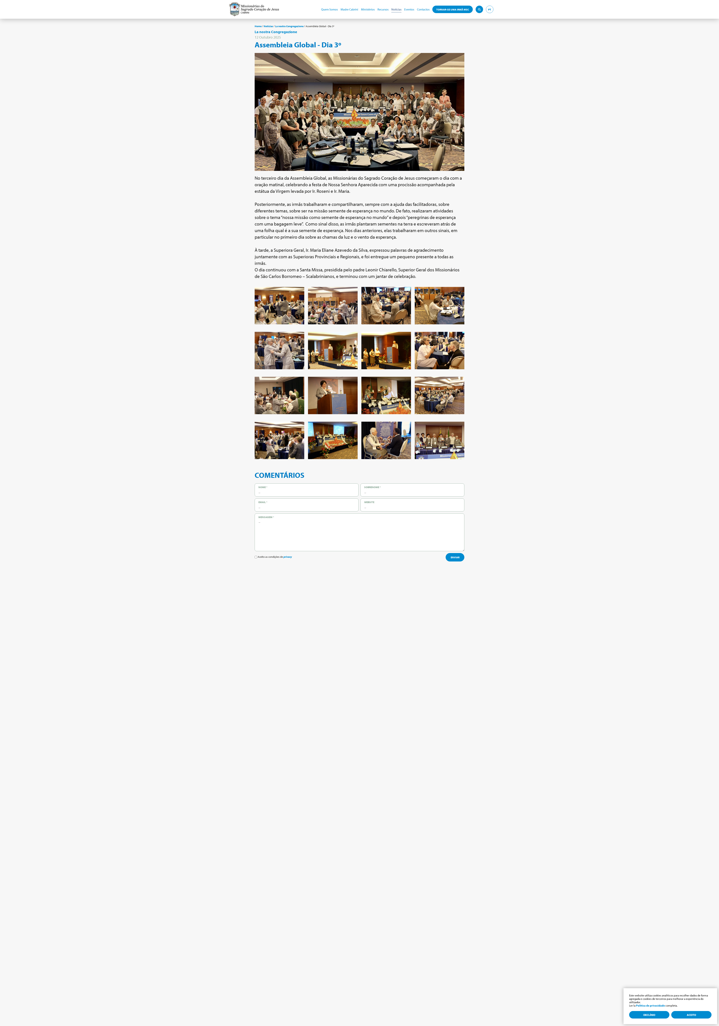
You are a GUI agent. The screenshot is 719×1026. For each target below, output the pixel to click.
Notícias (396, 9)
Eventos (409, 9)
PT (489, 9)
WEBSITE (369, 502)
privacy (287, 556)
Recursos (383, 9)
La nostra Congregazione (289, 26)
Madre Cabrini (349, 9)
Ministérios (368, 9)
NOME (262, 487)
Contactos (423, 9)
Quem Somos (329, 9)
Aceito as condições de (274, 556)
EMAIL (262, 502)
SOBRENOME (372, 487)
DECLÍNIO (649, 1015)
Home (258, 26)
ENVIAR (455, 557)
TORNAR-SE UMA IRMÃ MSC (452, 9)
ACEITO (691, 1015)
